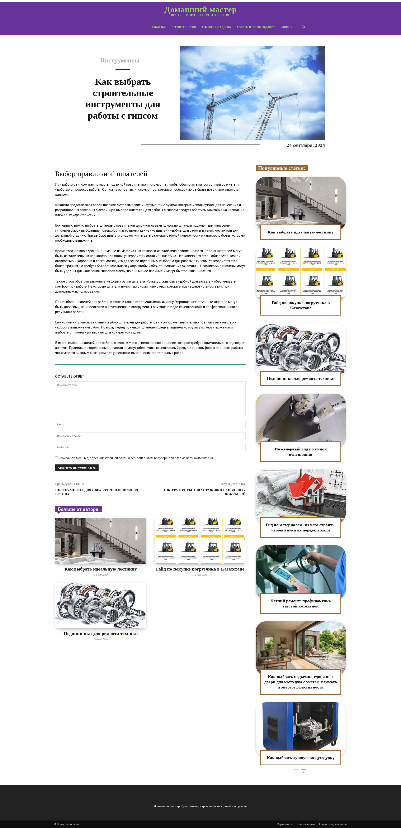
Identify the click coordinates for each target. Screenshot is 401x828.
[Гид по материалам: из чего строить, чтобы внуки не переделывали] (301, 496)
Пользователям (305, 824)
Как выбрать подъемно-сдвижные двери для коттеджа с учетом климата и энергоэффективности (300, 681)
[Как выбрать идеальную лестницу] (100, 541)
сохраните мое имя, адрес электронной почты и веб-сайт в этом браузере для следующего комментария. (137, 458)
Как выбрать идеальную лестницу (101, 569)
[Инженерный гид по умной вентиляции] (301, 421)
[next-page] (303, 772)
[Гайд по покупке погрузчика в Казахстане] (200, 541)
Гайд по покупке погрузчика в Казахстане (200, 569)
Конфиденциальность (333, 824)
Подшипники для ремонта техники (101, 633)
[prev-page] (296, 772)
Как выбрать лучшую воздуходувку (301, 757)
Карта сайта (284, 824)
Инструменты (119, 60)
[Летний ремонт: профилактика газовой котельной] (301, 572)
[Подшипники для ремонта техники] (100, 605)
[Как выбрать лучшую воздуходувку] (301, 729)
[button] (303, 27)
